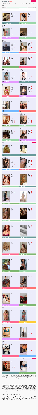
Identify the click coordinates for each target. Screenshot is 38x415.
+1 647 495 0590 (23, 237)
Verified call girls (28, 3)
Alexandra (21, 239)
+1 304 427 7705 (25, 140)
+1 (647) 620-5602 (6, 356)
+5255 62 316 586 (6, 254)
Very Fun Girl (22, 358)
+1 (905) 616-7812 (25, 81)
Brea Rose (4, 157)
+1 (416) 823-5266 (25, 96)
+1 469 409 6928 (23, 254)
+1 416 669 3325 (7, 111)
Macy (21, 113)
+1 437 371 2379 (23, 220)
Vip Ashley (21, 128)
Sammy (3, 205)
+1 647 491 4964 (6, 203)
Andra (3, 273)
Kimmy (21, 84)
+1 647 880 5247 (7, 140)
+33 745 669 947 (25, 52)
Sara (3, 256)
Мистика (21, 341)
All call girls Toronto (5, 3)
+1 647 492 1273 (6, 305)
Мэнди (3, 290)
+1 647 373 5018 (7, 169)
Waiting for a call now (12, 3)
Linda (3, 358)
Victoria (21, 157)
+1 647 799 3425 (25, 67)
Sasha (3, 142)
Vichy (21, 98)
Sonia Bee (21, 324)
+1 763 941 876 (25, 111)
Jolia (3, 40)
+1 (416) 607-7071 (25, 125)
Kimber (21, 222)
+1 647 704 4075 (7, 125)
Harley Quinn (22, 142)
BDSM (23, 3)
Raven (21, 11)
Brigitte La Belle (22, 69)
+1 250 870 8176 (7, 96)
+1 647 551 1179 (6, 288)
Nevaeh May (4, 25)
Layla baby (21, 273)
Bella (20, 205)
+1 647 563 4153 (23, 356)
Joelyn (3, 69)
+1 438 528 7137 (25, 23)
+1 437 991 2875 (23, 288)
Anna (3, 113)
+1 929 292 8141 (23, 203)
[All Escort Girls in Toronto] (7, 1)
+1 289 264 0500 (7, 154)
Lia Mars (21, 25)
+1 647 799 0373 (6, 271)
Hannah (21, 290)
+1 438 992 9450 (7, 67)
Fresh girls (18, 3)
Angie (3, 324)
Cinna (3, 239)
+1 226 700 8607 (6, 237)
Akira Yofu (4, 128)
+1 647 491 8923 (23, 305)
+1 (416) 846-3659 (25, 154)
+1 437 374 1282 (23, 271)
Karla (3, 222)
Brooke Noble (22, 256)
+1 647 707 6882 (6, 339)
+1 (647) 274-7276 (24, 373)
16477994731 (23, 339)
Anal (33, 3)
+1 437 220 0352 (7, 23)
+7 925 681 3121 (6, 373)
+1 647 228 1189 (7, 37)
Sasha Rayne (4, 341)
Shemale (3, 5)
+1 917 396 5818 (25, 169)
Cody (3, 307)
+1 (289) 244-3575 (6, 322)
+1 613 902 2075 (6, 220)
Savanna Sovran (5, 11)
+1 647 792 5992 (7, 81)
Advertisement (33, 1)
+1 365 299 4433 (25, 37)
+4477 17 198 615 (8, 52)
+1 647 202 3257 (23, 186)
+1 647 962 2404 (6, 186)
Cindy (3, 84)
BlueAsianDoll (4, 98)
